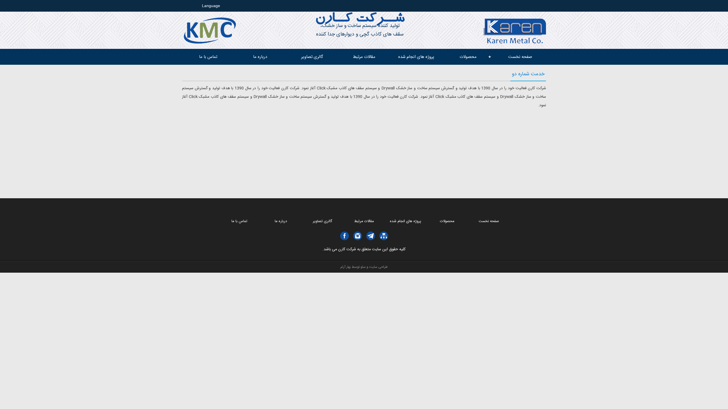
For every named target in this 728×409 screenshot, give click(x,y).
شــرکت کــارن (359, 19)
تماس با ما (208, 56)
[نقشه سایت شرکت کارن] (383, 235)
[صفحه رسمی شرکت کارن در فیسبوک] (344, 235)
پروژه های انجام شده (416, 56)
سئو (363, 267)
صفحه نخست (520, 56)
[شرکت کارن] (514, 41)
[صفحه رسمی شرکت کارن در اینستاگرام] (357, 235)
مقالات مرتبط (364, 56)
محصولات (468, 56)
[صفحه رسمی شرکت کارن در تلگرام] (370, 235)
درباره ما (260, 56)
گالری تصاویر (312, 56)
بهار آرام (345, 267)
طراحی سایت (378, 267)
